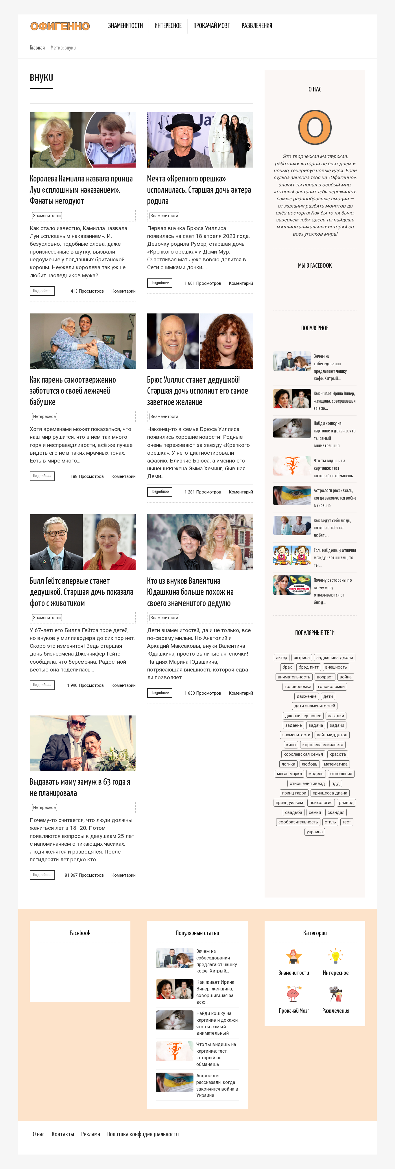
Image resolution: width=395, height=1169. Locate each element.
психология (321, 802)
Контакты (63, 1134)
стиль (330, 822)
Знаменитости (125, 26)
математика (336, 764)
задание (293, 725)
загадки (336, 715)
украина (315, 831)
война (346, 677)
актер (281, 657)
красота (338, 754)
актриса (302, 657)
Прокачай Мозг (211, 26)
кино (291, 744)
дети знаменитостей (314, 706)
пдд (336, 783)
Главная (37, 48)
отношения (341, 773)
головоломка (298, 686)
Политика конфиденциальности (143, 1134)
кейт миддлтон (332, 734)
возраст (325, 677)
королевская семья (303, 754)
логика (288, 764)
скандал (336, 812)
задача (316, 725)
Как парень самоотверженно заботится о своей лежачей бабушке (73, 391)
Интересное (168, 26)
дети (328, 696)
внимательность (294, 677)
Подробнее (42, 291)
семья (315, 812)
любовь (310, 764)
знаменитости (296, 734)
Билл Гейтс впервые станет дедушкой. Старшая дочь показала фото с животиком (81, 592)
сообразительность (298, 822)
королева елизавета (322, 744)
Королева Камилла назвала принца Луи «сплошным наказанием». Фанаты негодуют (81, 190)
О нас (39, 1134)
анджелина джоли (334, 657)
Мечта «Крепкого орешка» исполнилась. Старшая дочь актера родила (199, 190)
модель (316, 773)
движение (307, 696)
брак (287, 667)
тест (347, 822)
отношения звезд (307, 783)
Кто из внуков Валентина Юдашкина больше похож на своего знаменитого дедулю (190, 592)
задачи (337, 725)
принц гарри (294, 793)
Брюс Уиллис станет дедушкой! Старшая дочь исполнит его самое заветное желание (197, 391)
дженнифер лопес (303, 715)
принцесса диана (330, 793)
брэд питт (309, 667)
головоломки (331, 686)
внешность (336, 667)
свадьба (293, 812)
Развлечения (257, 26)
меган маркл (289, 773)
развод (346, 802)
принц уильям (289, 802)
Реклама (90, 1134)
